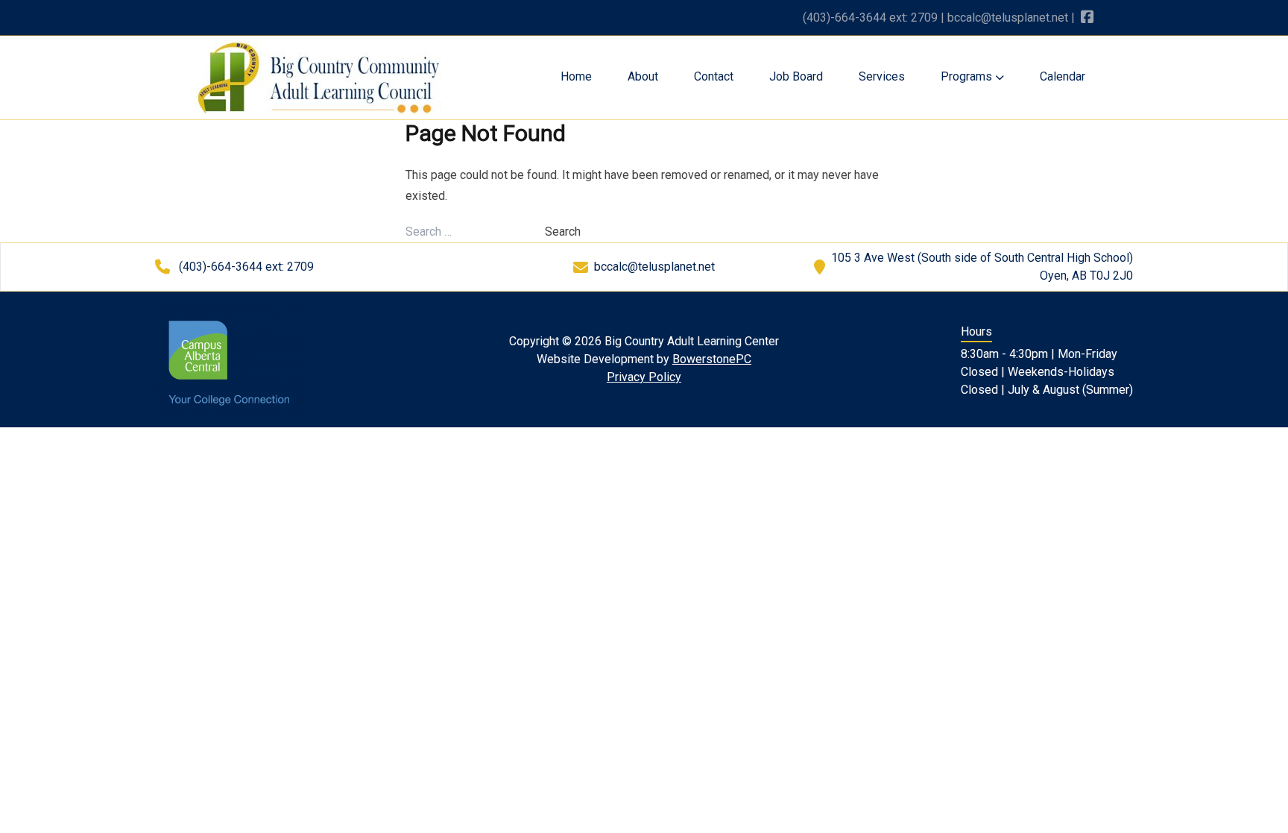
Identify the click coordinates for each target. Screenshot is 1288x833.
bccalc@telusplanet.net (1007, 17)
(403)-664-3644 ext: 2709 (870, 17)
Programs (968, 76)
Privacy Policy (644, 377)
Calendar (1062, 76)
